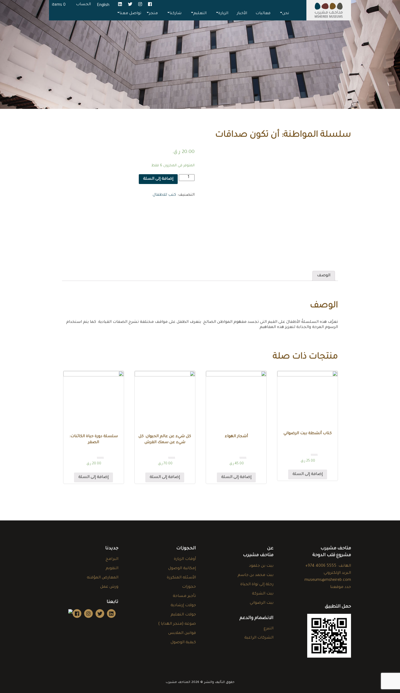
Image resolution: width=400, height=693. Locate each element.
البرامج (112, 559)
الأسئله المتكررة (181, 578)
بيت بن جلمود (261, 566)
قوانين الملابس (182, 633)
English (103, 5)
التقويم (112, 568)
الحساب (83, 4)
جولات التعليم (183, 615)
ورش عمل (109, 587)
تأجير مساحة (184, 596)
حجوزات (189, 587)
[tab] (323, 276)
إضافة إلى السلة (158, 179)
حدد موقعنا (340, 587)
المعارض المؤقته (102, 578)
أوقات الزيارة (185, 559)
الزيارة (223, 13)
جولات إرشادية (183, 605)
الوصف (323, 276)
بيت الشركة (262, 594)
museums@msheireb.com (327, 580)
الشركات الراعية (258, 638)
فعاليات (263, 13)
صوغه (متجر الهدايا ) (177, 624)
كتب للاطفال (164, 195)
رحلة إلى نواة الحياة (256, 584)
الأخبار (242, 13)
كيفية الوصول (183, 642)
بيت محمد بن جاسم (255, 575)
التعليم (200, 13)
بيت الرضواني (261, 603)
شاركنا (175, 13)
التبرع (268, 629)
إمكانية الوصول (182, 568)
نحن (285, 13)
